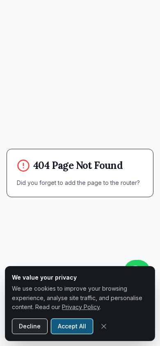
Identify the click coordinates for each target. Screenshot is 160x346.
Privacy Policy (81, 306)
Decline (30, 326)
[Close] (104, 326)
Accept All (72, 326)
